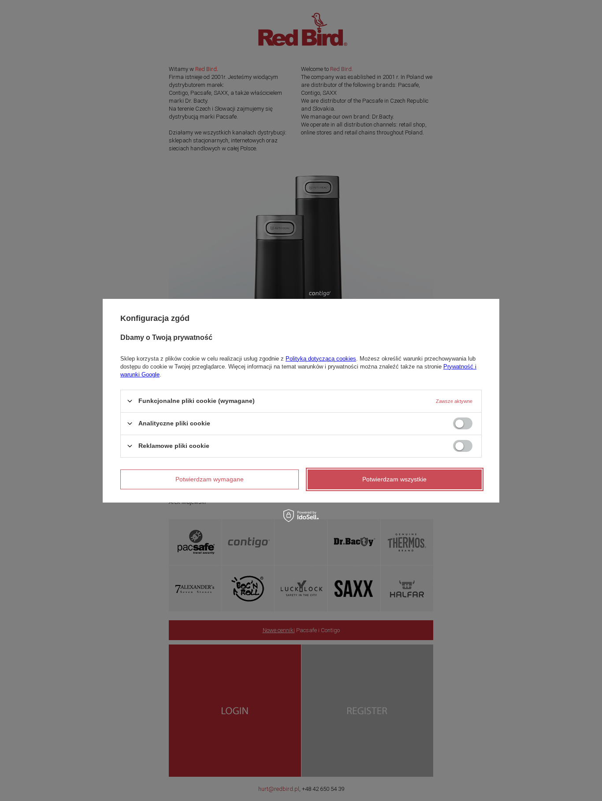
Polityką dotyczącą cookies (321, 358)
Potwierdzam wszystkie (394, 479)
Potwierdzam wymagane (209, 479)
